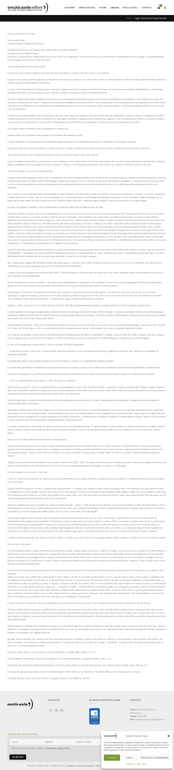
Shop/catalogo (87, 8)
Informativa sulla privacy (58, 748)
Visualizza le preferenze (154, 758)
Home (129, 18)
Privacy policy (141, 764)
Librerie (114, 8)
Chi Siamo (69, 8)
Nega (129, 758)
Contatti (146, 8)
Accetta (112, 758)
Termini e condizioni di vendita (80, 765)
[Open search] (165, 7)
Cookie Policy (131, 764)
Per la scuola (130, 8)
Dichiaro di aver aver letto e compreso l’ (40, 748)
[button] (168, 736)
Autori (102, 8)
